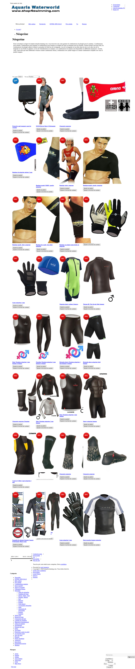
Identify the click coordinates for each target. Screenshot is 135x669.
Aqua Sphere (18, 658)
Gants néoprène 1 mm (18, 302)
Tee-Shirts (18, 630)
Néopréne (17, 590)
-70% (39, 80)
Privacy (35, 575)
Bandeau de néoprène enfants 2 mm (22, 172)
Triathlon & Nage (23, 594)
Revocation (36, 572)
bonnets (20, 612)
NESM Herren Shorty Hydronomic (45, 126)
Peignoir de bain (19, 627)
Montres (17, 645)
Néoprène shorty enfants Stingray (69, 304)
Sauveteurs (18, 642)
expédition (63, 564)
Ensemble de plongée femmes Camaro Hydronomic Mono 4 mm (22, 540)
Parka (16, 628)
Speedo (17, 655)
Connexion (116, 6)
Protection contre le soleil (22, 632)
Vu (34, 557)
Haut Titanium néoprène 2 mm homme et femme (21, 362)
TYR (16, 662)
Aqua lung (18, 660)
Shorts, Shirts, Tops (24, 595)
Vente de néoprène (23, 592)
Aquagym (17, 640)
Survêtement (18, 625)
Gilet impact (21, 604)
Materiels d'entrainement (22, 622)
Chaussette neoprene (65, 126)
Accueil (18, 29)
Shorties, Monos (23, 597)
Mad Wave (18, 663)
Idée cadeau (18, 581)
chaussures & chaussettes (22, 609)
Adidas (17, 657)
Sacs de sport (18, 635)
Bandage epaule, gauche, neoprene (92, 185)
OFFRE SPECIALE (21, 579)
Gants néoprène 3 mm (66, 540)
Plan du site (36, 560)
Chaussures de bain (20, 619)
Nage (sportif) (19, 586)
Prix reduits (18, 582)
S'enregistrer (116, 5)
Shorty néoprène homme (90, 421)
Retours (35, 577)
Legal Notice (37, 574)
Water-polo (18, 615)
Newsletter (36, 559)
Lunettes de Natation (21, 620)
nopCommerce (44, 567)
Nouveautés (36, 555)
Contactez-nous (37, 554)
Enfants (20, 602)
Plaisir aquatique (19, 638)
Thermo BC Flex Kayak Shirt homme (93, 304)
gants (19, 607)
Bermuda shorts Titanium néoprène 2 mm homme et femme (70, 362)
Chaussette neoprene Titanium (20, 421)
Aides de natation (20, 624)
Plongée (17, 637)
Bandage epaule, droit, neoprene (21, 245)
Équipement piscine (20, 643)
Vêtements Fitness (20, 589)
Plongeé (20, 600)
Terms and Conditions (39, 570)
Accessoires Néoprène (24, 605)
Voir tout (13, 667)
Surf (19, 599)
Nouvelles (18, 577)
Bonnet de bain (19, 617)
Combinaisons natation (21, 584)
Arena (16, 654)
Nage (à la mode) (20, 587)
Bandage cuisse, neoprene (67, 185)
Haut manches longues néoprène (92, 540)
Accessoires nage (20, 633)
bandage (20, 614)
